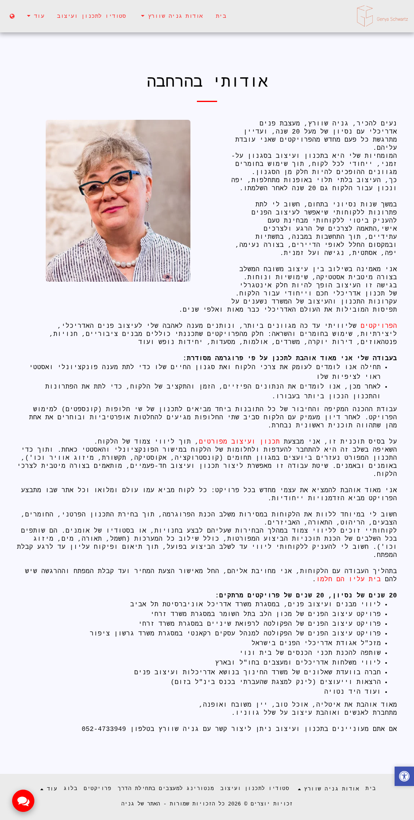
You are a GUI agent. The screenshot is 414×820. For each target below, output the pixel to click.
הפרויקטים (377, 326)
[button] (171, 16)
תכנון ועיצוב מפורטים (239, 442)
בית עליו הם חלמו (350, 579)
